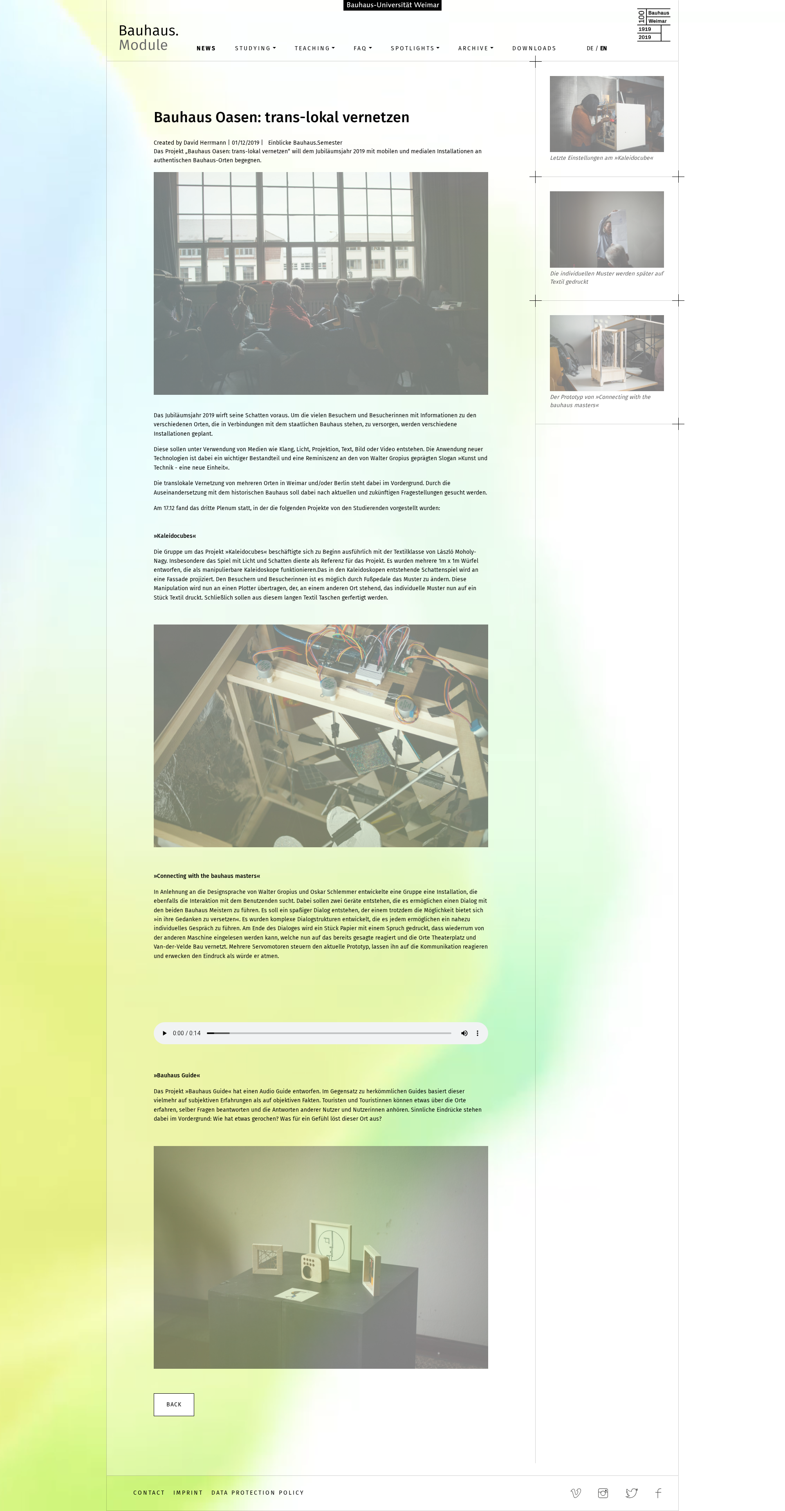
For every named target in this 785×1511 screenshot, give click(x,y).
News (206, 48)
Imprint (188, 1492)
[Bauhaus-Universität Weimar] (392, 4)
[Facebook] (660, 1493)
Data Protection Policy (258, 1492)
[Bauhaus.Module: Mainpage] (150, 41)
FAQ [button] (360, 48)
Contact (149, 1492)
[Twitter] (634, 1493)
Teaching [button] (312, 48)
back (174, 1404)
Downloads (534, 48)
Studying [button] (253, 48)
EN (603, 48)
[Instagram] (605, 1493)
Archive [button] (473, 48)
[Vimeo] (578, 1493)
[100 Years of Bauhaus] (653, 24)
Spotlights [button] (413, 48)
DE (590, 48)
